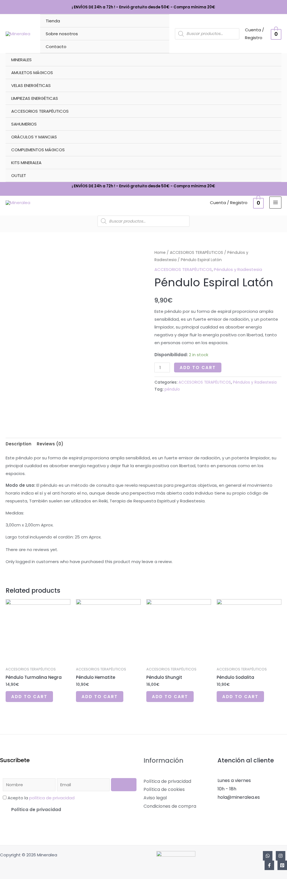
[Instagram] (280, 856)
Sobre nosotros (62, 34)
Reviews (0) (50, 444)
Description (18, 444)
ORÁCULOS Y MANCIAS (34, 137)
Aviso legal (155, 798)
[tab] (18, 444)
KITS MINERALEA (26, 163)
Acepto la (41, 798)
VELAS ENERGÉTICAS (31, 85)
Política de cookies (164, 789)
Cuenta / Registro (228, 202)
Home (160, 252)
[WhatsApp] (267, 856)
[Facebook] (269, 865)
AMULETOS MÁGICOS (32, 72)
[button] (69, 809)
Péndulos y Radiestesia (238, 269)
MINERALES (21, 60)
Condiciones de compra (170, 806)
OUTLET (18, 175)
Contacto (56, 46)
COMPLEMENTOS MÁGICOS (38, 150)
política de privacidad (52, 798)
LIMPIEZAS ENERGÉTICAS (34, 98)
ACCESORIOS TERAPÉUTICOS (40, 111)
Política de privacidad (36, 809)
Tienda (53, 21)
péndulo (172, 389)
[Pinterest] (282, 865)
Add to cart (198, 367)
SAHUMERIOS (24, 124)
